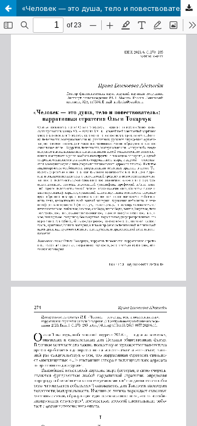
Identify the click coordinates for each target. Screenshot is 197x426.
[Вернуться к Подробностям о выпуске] (8, 8)
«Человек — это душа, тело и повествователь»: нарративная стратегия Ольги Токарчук (109, 8)
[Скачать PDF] (189, 8)
